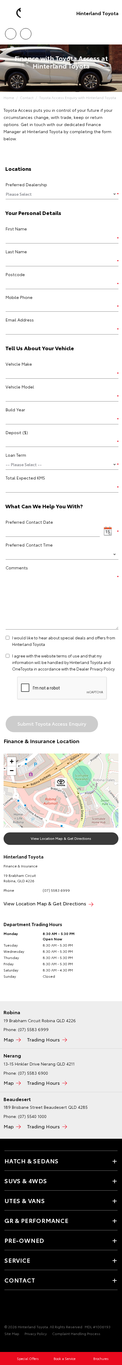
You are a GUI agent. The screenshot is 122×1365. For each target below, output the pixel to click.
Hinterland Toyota (97, 13)
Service (17, 1260)
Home (9, 97)
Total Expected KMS (25, 478)
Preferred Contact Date (29, 522)
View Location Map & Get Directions (61, 838)
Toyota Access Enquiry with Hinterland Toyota (77, 97)
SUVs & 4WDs (25, 1180)
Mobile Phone (19, 297)
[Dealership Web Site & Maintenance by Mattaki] (16, 1345)
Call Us (10, 31)
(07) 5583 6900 (33, 1073)
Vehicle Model (20, 387)
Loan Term (16, 455)
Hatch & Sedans (31, 1161)
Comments (17, 568)
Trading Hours (43, 1039)
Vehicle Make (19, 364)
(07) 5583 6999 (56, 890)
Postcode (15, 274)
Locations (25, 31)
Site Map (11, 1333)
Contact (26, 97)
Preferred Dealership (26, 184)
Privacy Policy (36, 1333)
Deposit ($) (17, 432)
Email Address (20, 320)
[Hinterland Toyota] (13, 13)
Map (9, 1039)
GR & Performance (36, 1220)
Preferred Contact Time (29, 545)
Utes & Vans (24, 1200)
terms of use (68, 655)
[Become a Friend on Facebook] (8, 1308)
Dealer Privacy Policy (95, 668)
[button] (61, 784)
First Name (16, 229)
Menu (114, 31)
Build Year (15, 409)
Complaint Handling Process (76, 1333)
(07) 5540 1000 (32, 1116)
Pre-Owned (24, 1240)
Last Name (16, 251)
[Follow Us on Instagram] (18, 1308)
